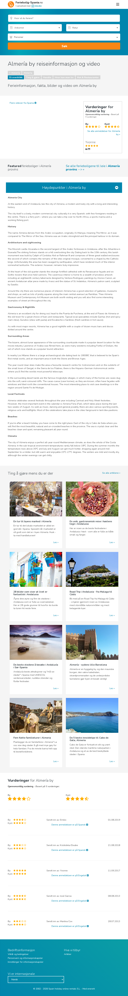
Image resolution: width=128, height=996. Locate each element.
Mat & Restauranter (88, 77)
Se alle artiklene (110, 472)
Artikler (67, 954)
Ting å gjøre (32, 77)
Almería (15, 72)
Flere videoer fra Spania (22, 102)
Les (55, 542)
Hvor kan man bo (64, 77)
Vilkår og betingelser (18, 954)
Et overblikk (15, 77)
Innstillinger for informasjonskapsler (25, 962)
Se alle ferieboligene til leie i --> (93, 167)
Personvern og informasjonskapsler (25, 958)
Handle (47, 77)
